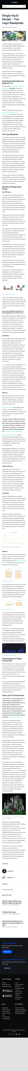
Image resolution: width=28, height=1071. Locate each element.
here (8, 984)
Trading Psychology (9, 912)
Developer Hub (19, 997)
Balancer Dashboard (11, 655)
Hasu (11, 889)
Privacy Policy (5, 1011)
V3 (15, 53)
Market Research (13, 27)
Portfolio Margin (6, 1009)
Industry (17, 990)
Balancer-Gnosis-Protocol (9, 435)
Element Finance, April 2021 (13, 431)
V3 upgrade (15, 770)
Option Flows (18, 991)
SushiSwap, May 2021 (16, 717)
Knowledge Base (6, 1018)
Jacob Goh (10, 871)
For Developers (6, 1016)
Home (16, 982)
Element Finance (7, 407)
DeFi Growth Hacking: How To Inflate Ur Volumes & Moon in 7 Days (12, 923)
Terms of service (6, 1013)
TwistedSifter (9, 818)
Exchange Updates (19, 988)
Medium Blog (9, 581)
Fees (3, 1015)
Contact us (18, 999)
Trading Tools (18, 993)
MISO (3, 365)
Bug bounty (5, 1008)
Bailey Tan (10, 877)
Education (17, 986)
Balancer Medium (10, 294)
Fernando (5, 889)
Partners (17, 995)
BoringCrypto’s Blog (16, 546)
